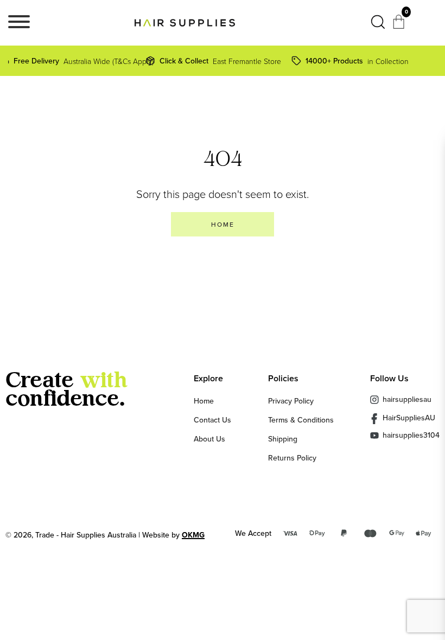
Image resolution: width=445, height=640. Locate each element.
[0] (400, 25)
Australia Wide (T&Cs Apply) (79, 60)
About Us (209, 438)
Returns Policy (292, 457)
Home (204, 400)
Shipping (282, 438)
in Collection (357, 60)
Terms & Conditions (301, 419)
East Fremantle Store (220, 60)
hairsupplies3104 (411, 435)
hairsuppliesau (407, 399)
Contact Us (212, 419)
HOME (222, 224)
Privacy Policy (291, 400)
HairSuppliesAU (409, 418)
